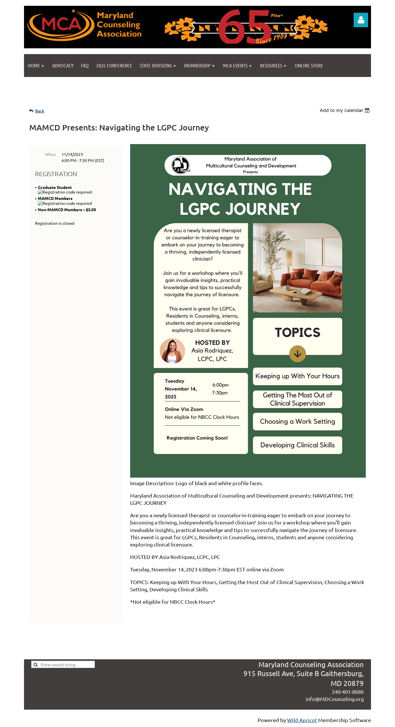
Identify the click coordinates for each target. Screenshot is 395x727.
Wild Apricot (302, 720)
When (50, 154)
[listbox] (345, 110)
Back (39, 111)
